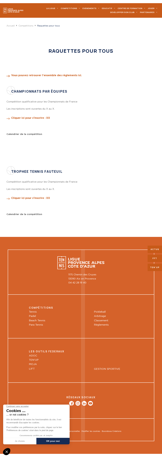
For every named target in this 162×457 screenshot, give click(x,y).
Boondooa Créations (111, 431)
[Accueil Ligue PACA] (13, 10)
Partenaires (147, 12)
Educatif (107, 8)
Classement (101, 320)
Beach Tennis (37, 320)
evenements (90, 8)
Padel (32, 316)
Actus (155, 249)
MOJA (33, 364)
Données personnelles (69, 431)
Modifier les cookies (90, 431)
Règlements (101, 325)
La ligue (50, 8)
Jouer (151, 8)
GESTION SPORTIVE (107, 369)
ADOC (33, 356)
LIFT (32, 369)
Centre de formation (130, 8)
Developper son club (122, 12)
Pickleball (100, 312)
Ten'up (154, 267)
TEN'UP (34, 360)
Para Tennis (36, 325)
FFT (155, 258)
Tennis (33, 312)
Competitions (69, 8)
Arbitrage (100, 316)
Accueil (10, 26)
